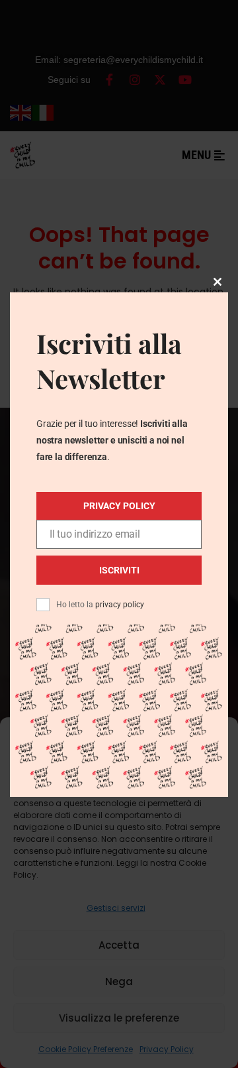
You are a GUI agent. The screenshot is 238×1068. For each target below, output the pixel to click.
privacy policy (119, 604)
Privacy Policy (119, 506)
